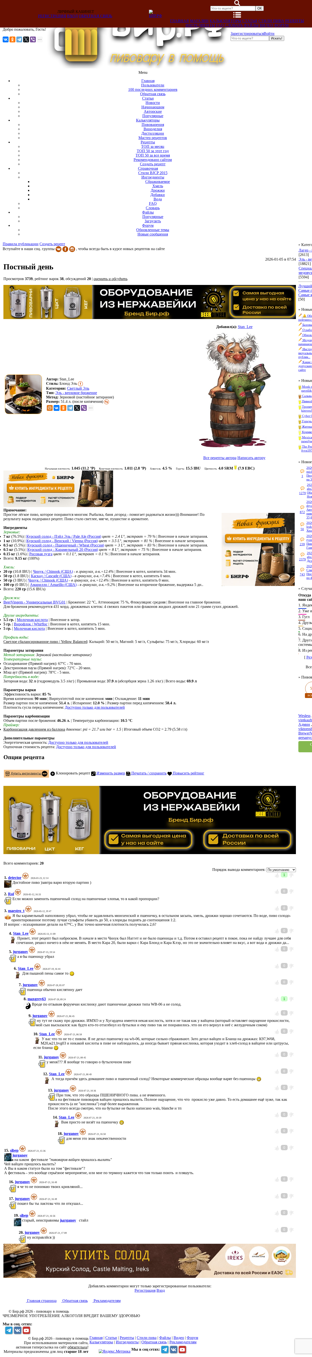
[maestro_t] (11, 916)
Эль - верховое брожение (76, 393)
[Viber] (33, 39)
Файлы (251, 25)
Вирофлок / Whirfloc (31, 624)
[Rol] (11, 899)
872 (302, 512)
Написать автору (251, 458)
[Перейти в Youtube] (26, 1330)
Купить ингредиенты (26, 773)
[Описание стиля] (80, 383)
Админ (304, 724)
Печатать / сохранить (148, 773)
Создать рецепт (52, 244)
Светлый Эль (78, 388)
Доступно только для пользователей (95, 707)
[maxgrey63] (31, 1004)
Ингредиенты (200, 25)
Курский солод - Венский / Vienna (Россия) (62, 541)
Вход (72, 16)
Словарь (234, 25)
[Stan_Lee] (234, 390)
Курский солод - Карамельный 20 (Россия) (62, 549)
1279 (302, 493)
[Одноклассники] (12, 39)
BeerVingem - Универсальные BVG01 (34, 602)
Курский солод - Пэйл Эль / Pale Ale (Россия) (63, 536)
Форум (281, 25)
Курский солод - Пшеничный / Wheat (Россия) (65, 545)
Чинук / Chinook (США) (53, 571)
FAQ (220, 25)
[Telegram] (19, 39)
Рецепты (294, 21)
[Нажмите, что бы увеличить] (24, 394)
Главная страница (41, 1301)
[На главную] (138, 67)
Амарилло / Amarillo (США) (53, 585)
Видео (266, 25)
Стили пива (271, 21)
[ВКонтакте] (6, 39)
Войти (269, 33)
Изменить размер (110, 773)
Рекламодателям (107, 1301)
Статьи (249, 21)
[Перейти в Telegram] (9, 1330)
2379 (302, 559)
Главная (179, 21)
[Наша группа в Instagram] (72, 249)
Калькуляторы (225, 21)
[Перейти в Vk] (17, 1330)
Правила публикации (21, 244)
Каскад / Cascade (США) (51, 576)
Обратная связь (95, 16)
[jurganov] (16, 956)
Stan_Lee (245, 327)
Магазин (199, 21)
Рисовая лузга (40, 554)
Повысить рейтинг (188, 773)
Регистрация (52, 16)
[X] (26, 39)
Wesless (304, 716)
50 (302, 529)
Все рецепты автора (219, 458)
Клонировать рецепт (72, 773)
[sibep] (11, 1155)
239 (302, 544)
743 (302, 574)
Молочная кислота (32, 620)
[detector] (11, 882)
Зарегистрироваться (247, 33)
